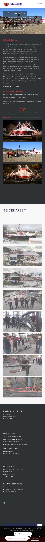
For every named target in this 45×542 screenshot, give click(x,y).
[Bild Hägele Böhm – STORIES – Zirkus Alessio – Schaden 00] (23, 257)
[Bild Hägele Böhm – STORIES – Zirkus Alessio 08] (23, 131)
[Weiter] (43, 21)
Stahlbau (35, 95)
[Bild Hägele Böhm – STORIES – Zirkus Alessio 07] (23, 153)
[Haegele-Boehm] (18, 4)
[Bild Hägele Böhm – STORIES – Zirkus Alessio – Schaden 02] (23, 235)
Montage (29, 95)
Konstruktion (22, 95)
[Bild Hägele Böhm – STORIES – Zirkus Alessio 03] (23, 344)
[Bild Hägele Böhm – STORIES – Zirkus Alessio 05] (23, 388)
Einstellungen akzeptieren (22, 533)
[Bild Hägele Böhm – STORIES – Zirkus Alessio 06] (23, 175)
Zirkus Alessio (16, 86)
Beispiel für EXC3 (16, 97)
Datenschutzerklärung (9, 491)
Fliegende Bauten (12, 95)
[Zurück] (2, 21)
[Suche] (36, 4)
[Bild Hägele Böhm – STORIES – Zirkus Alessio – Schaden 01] (23, 279)
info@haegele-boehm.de (14, 441)
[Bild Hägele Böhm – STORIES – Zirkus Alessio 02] (23, 366)
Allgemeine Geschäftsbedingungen (13, 489)
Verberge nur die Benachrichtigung (17, 538)
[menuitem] (36, 4)
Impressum (6, 487)
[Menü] (40, 4)
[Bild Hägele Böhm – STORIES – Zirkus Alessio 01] (23, 300)
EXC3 (5, 95)
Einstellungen (35, 538)
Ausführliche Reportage (13, 28)
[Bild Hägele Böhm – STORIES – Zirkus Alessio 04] (23, 322)
